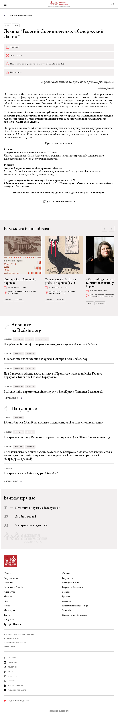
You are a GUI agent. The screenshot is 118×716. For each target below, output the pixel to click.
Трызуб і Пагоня (12, 624)
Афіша (7, 605)
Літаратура (100, 303)
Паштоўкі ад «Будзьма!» (75, 614)
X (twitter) (12, 676)
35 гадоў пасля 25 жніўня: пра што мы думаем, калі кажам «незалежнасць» (53, 422)
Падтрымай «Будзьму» (18, 701)
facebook (12, 658)
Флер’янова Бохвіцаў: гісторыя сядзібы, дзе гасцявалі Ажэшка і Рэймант (51, 344)
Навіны (7, 573)
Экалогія (66, 610)
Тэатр (7, 614)
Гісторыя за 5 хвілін (13, 587)
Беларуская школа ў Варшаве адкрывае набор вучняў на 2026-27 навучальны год (57, 437)
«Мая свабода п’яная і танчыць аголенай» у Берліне (100, 282)
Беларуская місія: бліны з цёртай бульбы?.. (31, 473)
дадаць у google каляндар (61, 202)
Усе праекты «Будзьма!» (31, 525)
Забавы (66, 591)
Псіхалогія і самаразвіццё (75, 605)
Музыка (8, 596)
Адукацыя (29, 432)
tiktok (10, 672)
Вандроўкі (9, 619)
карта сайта (9, 646)
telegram (12, 667)
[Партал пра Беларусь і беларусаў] (59, 4)
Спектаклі (60, 300)
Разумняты (67, 578)
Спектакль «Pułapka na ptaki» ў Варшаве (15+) (60, 281)
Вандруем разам (41, 339)
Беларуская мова (70, 582)
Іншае (16, 25)
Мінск (7, 25)
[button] (111, 228)
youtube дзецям (15, 685)
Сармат (66, 573)
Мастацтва (9, 610)
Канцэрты (19, 300)
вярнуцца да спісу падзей (20, 15)
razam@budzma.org (17, 690)
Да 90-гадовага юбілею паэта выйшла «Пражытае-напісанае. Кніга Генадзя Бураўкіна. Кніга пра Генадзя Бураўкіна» (53, 375)
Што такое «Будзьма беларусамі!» (38, 508)
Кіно (6, 601)
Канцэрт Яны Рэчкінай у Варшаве (20, 281)
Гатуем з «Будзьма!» (72, 587)
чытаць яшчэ (11, 398)
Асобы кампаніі (25, 516)
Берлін (89, 303)
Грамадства (19, 339)
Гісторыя (29, 339)
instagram (12, 662)
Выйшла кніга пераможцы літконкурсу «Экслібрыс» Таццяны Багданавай (53, 391)
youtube (12, 681)
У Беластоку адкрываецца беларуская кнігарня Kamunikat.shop (46, 359)
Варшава (8, 300)
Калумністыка (11, 578)
